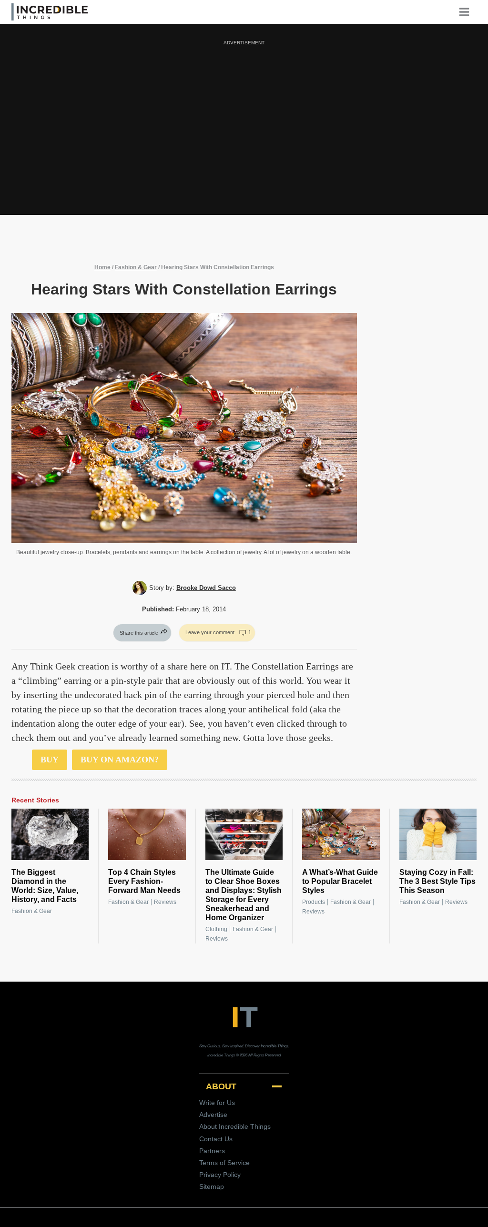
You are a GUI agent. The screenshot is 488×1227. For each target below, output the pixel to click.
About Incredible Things (235, 1126)
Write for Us (217, 1102)
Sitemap (211, 1186)
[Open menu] (467, 11)
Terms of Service (224, 1162)
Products (313, 902)
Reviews (165, 902)
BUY (50, 759)
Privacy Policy (220, 1174)
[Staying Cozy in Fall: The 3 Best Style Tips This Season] (438, 834)
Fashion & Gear (136, 267)
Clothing (216, 929)
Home (102, 267)
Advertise (213, 1114)
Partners (212, 1151)
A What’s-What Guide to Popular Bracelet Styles (340, 881)
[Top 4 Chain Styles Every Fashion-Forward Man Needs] (146, 834)
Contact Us (216, 1139)
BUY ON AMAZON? (120, 759)
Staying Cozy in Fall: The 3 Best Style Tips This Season (437, 881)
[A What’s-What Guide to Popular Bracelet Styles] (340, 834)
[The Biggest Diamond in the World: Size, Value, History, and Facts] (50, 834)
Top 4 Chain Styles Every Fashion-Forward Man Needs (144, 881)
